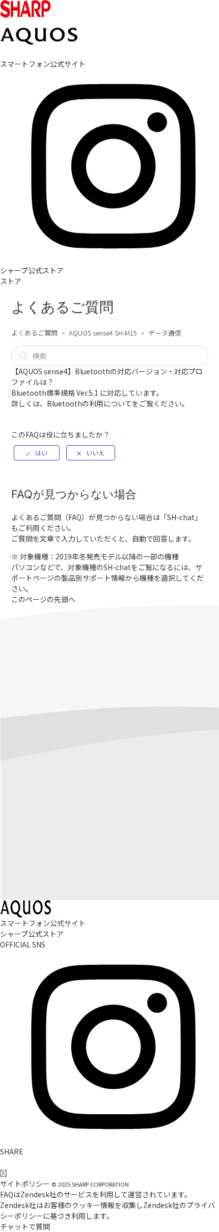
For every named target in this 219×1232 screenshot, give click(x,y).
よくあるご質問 (34, 333)
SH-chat (181, 517)
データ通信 (164, 333)
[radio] (37, 452)
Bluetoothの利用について (89, 403)
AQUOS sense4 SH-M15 (103, 333)
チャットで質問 (25, 1226)
